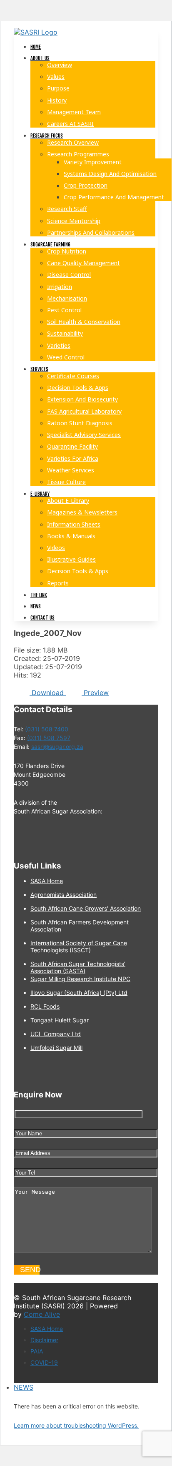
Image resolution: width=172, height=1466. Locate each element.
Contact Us (42, 618)
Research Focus (46, 136)
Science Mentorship (73, 221)
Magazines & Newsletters (82, 512)
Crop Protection (85, 185)
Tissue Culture (66, 482)
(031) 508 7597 (48, 737)
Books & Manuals (71, 536)
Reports (58, 583)
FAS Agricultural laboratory (84, 411)
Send (30, 1269)
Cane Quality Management (83, 263)
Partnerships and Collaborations (91, 232)
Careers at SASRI (70, 124)
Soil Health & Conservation (83, 322)
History (57, 100)
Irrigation (59, 287)
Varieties (58, 345)
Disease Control (69, 275)
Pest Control (64, 310)
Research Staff (67, 209)
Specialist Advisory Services (84, 435)
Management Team (74, 112)
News (35, 606)
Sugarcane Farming (50, 244)
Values (56, 76)
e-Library (40, 494)
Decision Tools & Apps (77, 388)
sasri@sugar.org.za (57, 746)
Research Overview (73, 142)
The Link (38, 595)
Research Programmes (78, 154)
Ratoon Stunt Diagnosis (79, 423)
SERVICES (39, 369)
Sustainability (65, 333)
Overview (59, 65)
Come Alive (42, 1314)
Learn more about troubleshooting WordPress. (76, 1425)
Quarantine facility (72, 446)
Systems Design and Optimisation (110, 174)
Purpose (58, 88)
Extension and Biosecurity (82, 399)
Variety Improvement (93, 162)
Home (35, 47)
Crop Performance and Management (114, 197)
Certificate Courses (73, 376)
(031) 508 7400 (46, 729)
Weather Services (70, 470)
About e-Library (68, 501)
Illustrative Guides (71, 559)
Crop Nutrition (66, 251)
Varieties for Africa (72, 458)
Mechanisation (67, 298)
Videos (56, 548)
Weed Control (66, 357)
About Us (40, 58)
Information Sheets (73, 524)
